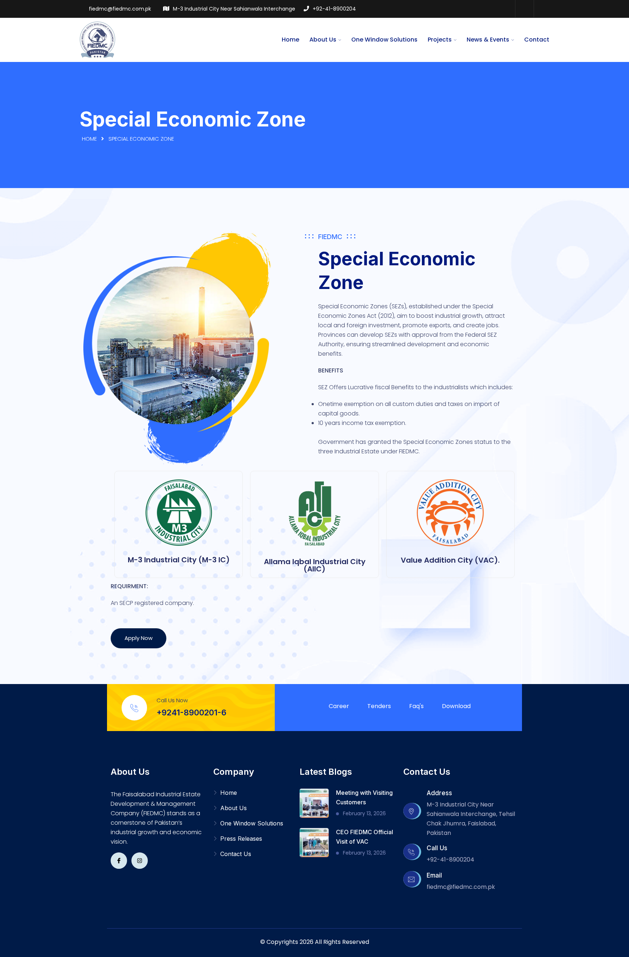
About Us (322, 39)
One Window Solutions (384, 39)
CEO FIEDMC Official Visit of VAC (364, 836)
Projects (440, 39)
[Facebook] (524, 8)
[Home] (98, 39)
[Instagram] (542, 8)
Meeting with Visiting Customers (364, 797)
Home (290, 39)
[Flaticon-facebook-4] (119, 860)
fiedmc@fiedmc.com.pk (120, 8)
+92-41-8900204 (334, 8)
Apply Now (138, 638)
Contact (536, 39)
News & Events (488, 39)
